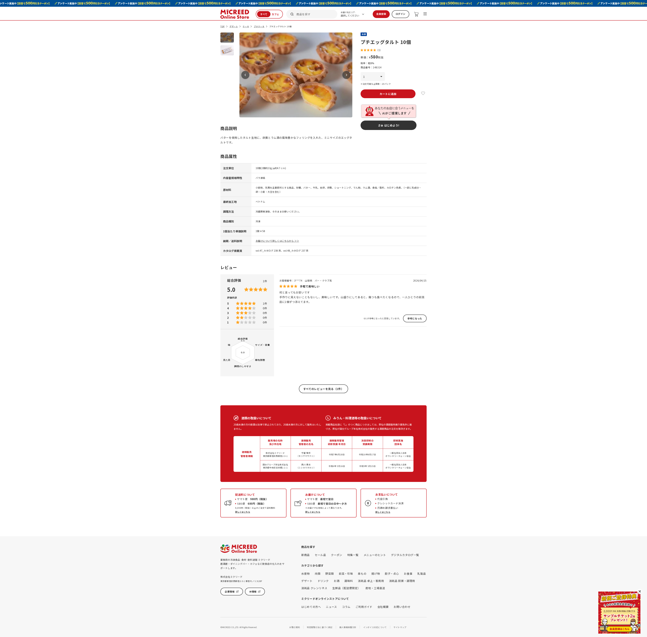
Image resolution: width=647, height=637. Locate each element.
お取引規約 (294, 627)
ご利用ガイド (364, 607)
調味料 (348, 581)
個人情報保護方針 (347, 627)
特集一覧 (353, 555)
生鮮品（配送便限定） (346, 588)
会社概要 (383, 607)
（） (379, 50)
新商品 (305, 555)
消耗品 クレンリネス (314, 588)
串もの (362, 573)
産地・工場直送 (375, 588)
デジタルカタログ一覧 (405, 555)
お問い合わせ (402, 607)
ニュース (331, 607)
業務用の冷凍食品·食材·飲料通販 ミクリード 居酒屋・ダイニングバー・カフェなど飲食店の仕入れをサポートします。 (252, 564)
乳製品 (421, 573)
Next (346, 75)
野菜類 (329, 573)
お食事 (408, 573)
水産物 (305, 573)
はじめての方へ (311, 607)
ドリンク (323, 581)
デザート (233, 26)
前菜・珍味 (346, 573)
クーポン (336, 555)
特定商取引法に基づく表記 (319, 627)
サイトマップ (400, 627)
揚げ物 (375, 573)
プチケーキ (259, 26)
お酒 (336, 581)
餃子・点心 (392, 573)
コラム (346, 607)
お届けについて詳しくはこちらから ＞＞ (277, 240)
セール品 (320, 555)
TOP (222, 26)
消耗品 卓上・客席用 (371, 581)
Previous (245, 75)
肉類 (317, 573)
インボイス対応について (375, 627)
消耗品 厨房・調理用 (402, 581)
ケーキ (246, 26)
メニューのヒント (375, 555)
